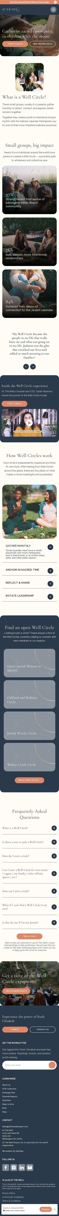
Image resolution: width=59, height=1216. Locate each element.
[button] (53, 10)
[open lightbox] (29, 422)
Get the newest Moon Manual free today (29, 2)
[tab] (29, 553)
